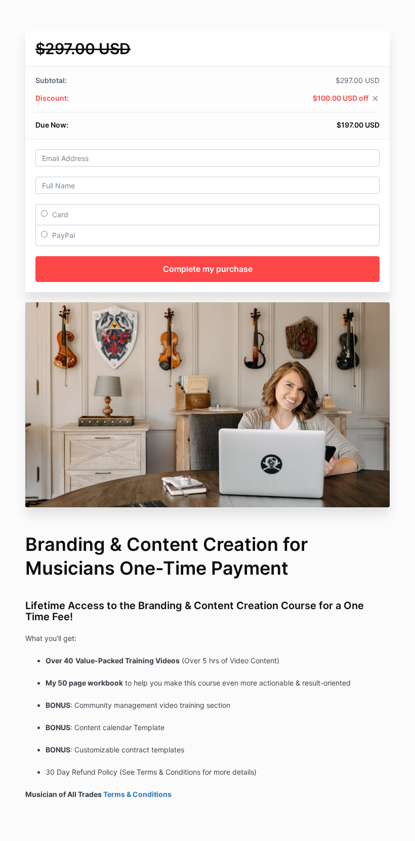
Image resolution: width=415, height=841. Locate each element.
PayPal (62, 235)
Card (59, 214)
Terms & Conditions (137, 794)
